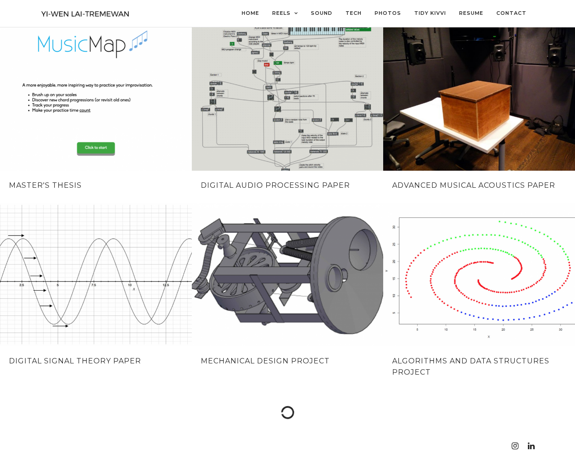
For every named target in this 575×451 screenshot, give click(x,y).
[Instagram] (514, 446)
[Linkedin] (531, 446)
